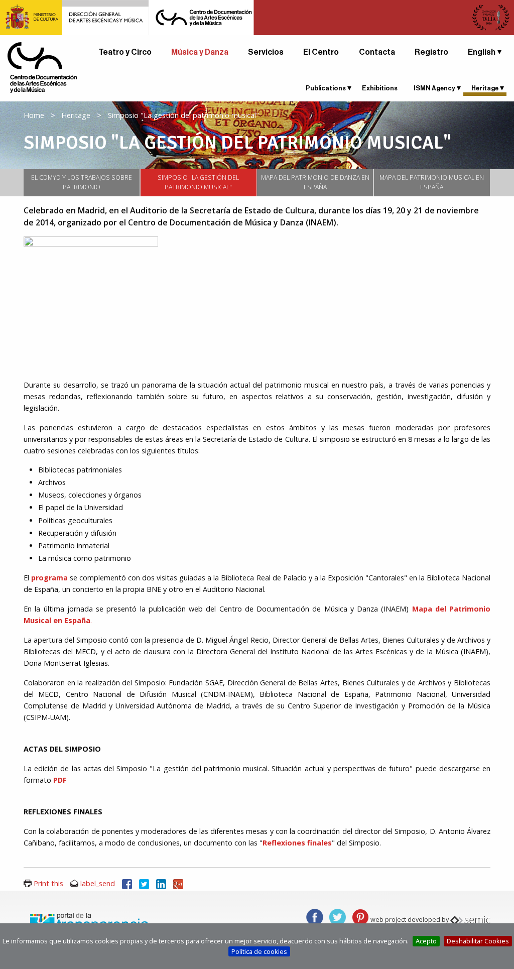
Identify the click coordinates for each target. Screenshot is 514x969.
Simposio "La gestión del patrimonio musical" (198, 182)
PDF (60, 780)
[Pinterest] (360, 916)
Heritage (484, 88)
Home (34, 115)
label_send (97, 883)
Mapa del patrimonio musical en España (431, 182)
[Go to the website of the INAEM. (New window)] (257, 16)
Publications (326, 88)
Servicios (266, 52)
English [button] (481, 52)
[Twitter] (144, 883)
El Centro (321, 52)
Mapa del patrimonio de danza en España (315, 182)
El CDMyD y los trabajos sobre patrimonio (81, 182)
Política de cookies (259, 951)
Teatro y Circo (125, 52)
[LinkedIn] (161, 883)
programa (49, 577)
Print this (48, 883)
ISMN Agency (434, 88)
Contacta (377, 52)
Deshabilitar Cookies (478, 940)
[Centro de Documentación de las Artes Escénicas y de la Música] (42, 66)
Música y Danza (199, 52)
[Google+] (178, 883)
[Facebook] (127, 883)
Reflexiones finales (297, 842)
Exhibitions (380, 88)
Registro (431, 52)
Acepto (426, 940)
